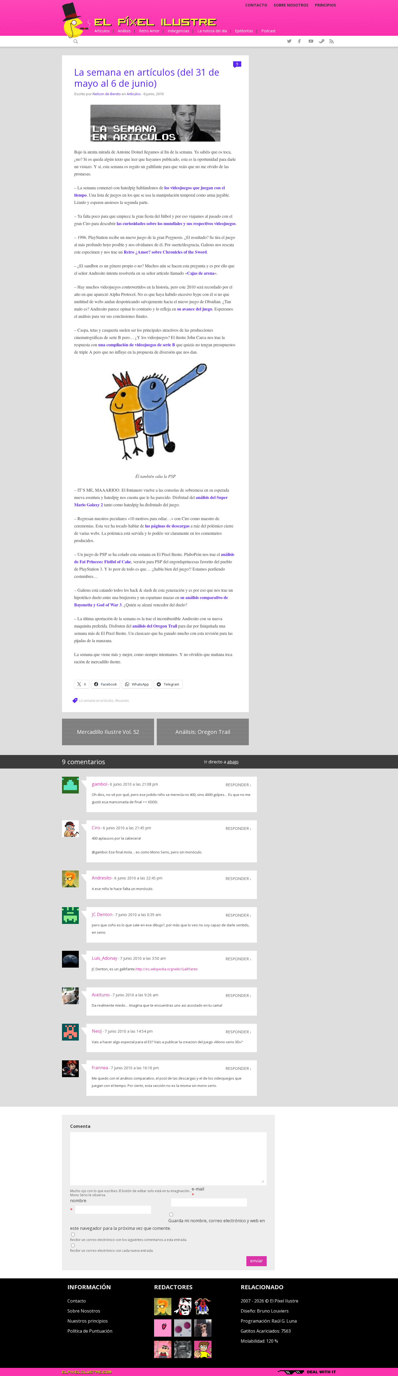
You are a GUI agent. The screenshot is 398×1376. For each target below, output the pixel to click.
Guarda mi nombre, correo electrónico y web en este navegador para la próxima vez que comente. (167, 1224)
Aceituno (101, 995)
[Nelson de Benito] (182, 1314)
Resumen (122, 700)
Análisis (124, 30)
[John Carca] (202, 1335)
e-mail (198, 1189)
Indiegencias (178, 30)
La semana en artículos (96, 700)
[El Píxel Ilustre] (155, 21)
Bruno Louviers (273, 1311)
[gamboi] (182, 1335)
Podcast (268, 30)
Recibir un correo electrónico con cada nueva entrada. (112, 1250)
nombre (78, 1201)
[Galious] (202, 1314)
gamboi (99, 784)
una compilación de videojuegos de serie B (136, 344)
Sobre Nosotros (83, 1311)
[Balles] (202, 1356)
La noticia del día (212, 30)
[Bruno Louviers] (162, 1335)
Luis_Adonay (104, 958)
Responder (237, 784)
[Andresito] (162, 1314)
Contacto (256, 5)
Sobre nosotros (291, 5)
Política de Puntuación (89, 1331)
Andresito (102, 878)
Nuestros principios (87, 1321)
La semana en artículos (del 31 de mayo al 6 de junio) (146, 77)
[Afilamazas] (162, 1356)
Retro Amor (149, 30)
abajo (233, 762)
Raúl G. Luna (284, 1321)
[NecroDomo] (182, 1356)
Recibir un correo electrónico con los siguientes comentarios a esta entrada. (128, 1239)
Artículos (102, 30)
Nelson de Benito (107, 93)
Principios (325, 5)
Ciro (96, 828)
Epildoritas (244, 30)
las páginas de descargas (167, 526)
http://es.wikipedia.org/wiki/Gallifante (167, 969)
